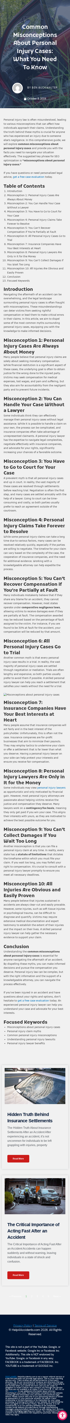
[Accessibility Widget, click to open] (62, 1415)
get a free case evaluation (28, 177)
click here (13, 1391)
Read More (18, 1158)
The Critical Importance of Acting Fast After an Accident (33, 1231)
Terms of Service (45, 1325)
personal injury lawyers (51, 787)
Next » (57, 1296)
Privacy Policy (22, 1325)
